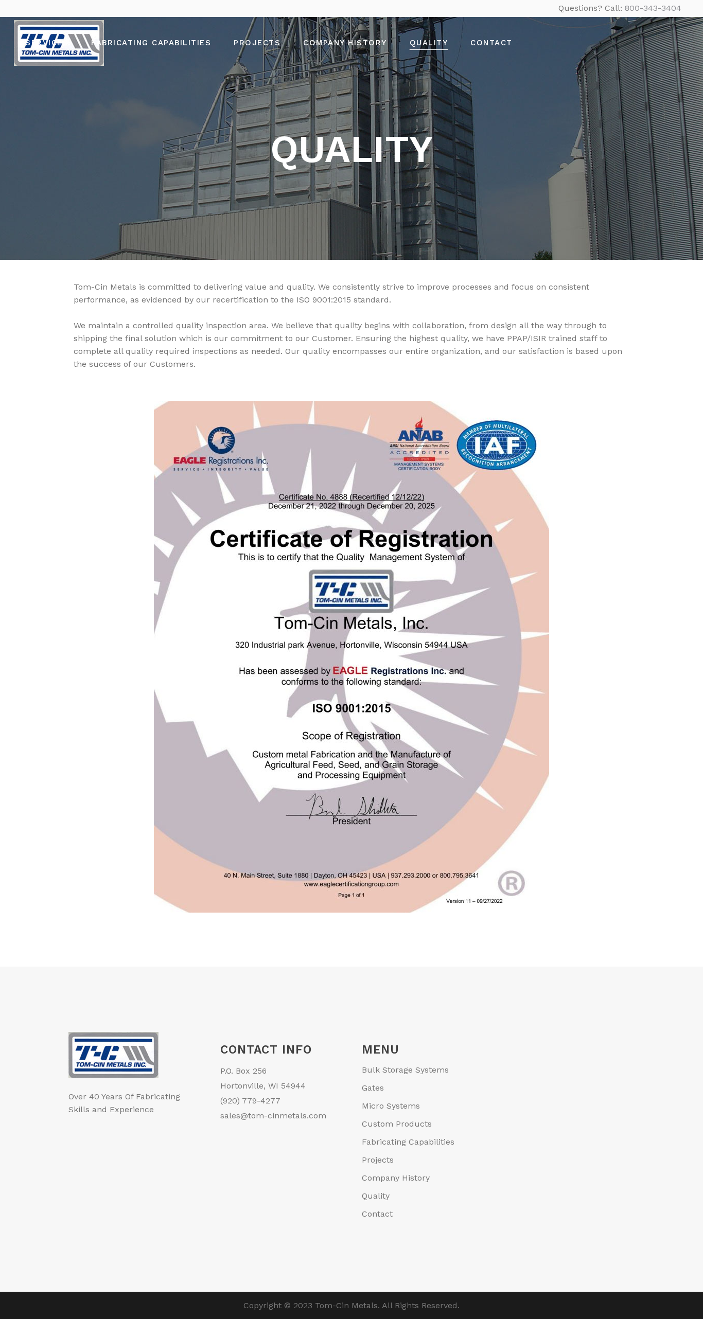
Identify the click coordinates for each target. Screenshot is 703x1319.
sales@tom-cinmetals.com (273, 1115)
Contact (377, 1214)
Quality (376, 1196)
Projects (378, 1160)
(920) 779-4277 (250, 1101)
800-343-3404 (653, 8)
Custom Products (397, 1124)
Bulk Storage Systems (405, 1070)
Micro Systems (391, 1106)
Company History (396, 1178)
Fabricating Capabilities (408, 1142)
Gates (373, 1088)
